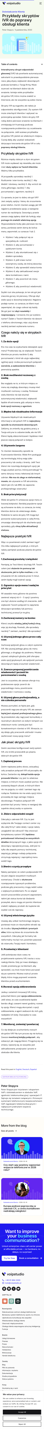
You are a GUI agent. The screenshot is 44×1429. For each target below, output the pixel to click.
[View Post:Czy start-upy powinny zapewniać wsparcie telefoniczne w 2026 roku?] (22, 1148)
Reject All (22, 1424)
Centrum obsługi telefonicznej (14, 1077)
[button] (42, 64)
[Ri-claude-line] (5, 1301)
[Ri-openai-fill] (11, 1301)
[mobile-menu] (40, 3)
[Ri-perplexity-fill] (18, 1301)
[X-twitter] (14, 1289)
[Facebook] (9, 1289)
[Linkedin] (4, 1289)
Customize (22, 1418)
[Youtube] (18, 1289)
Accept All (22, 1412)
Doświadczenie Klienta (13, 12)
